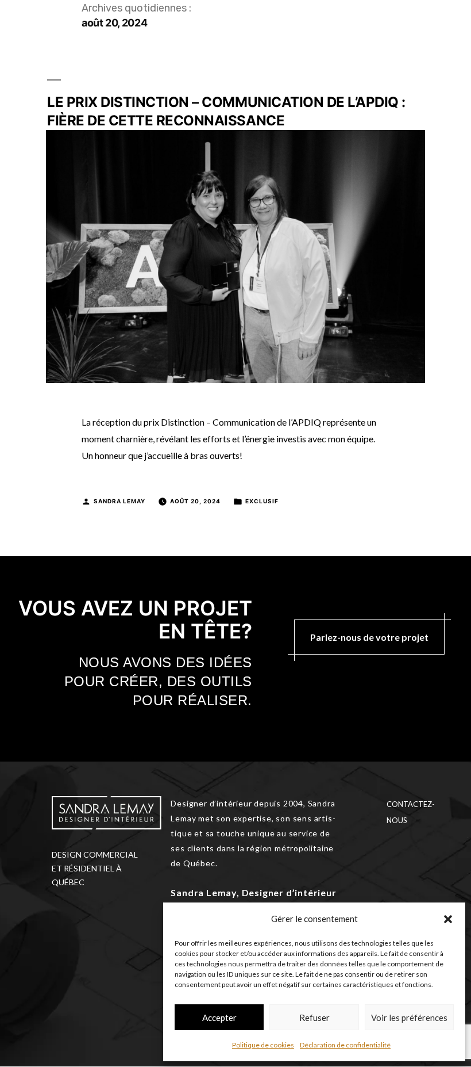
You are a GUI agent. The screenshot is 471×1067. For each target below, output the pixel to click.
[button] (448, 919)
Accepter (219, 1017)
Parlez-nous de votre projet (369, 637)
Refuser (314, 1017)
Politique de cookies (263, 1045)
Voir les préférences (409, 1017)
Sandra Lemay (119, 501)
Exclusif (262, 501)
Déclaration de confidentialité (345, 1045)
